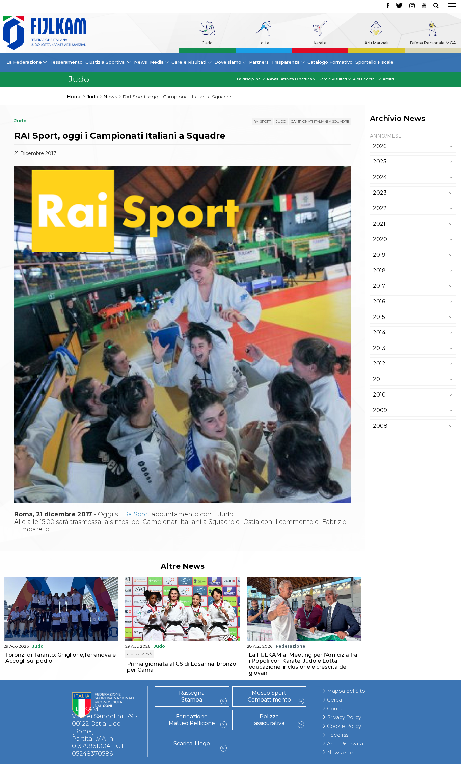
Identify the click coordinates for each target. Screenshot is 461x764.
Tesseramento (66, 62)
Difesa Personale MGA (433, 42)
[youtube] (424, 6)
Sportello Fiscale (374, 62)
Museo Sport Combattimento (269, 696)
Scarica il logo (191, 743)
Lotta (264, 42)
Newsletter (341, 752)
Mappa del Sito (346, 691)
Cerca (334, 699)
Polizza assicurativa (269, 720)
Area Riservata (345, 743)
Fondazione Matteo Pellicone (192, 720)
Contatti (337, 708)
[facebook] (387, 6)
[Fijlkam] (44, 33)
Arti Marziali (376, 42)
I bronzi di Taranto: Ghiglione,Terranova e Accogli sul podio (60, 658)
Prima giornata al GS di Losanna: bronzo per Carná (181, 667)
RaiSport (137, 514)
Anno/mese (386, 136)
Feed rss (337, 735)
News (140, 62)
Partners (259, 62)
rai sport (262, 121)
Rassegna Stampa (192, 696)
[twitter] (399, 6)
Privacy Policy (344, 717)
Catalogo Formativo (330, 62)
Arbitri (388, 79)
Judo (207, 42)
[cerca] (436, 6)
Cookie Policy (344, 726)
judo (281, 121)
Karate (320, 42)
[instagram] (412, 6)
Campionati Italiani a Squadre (320, 121)
